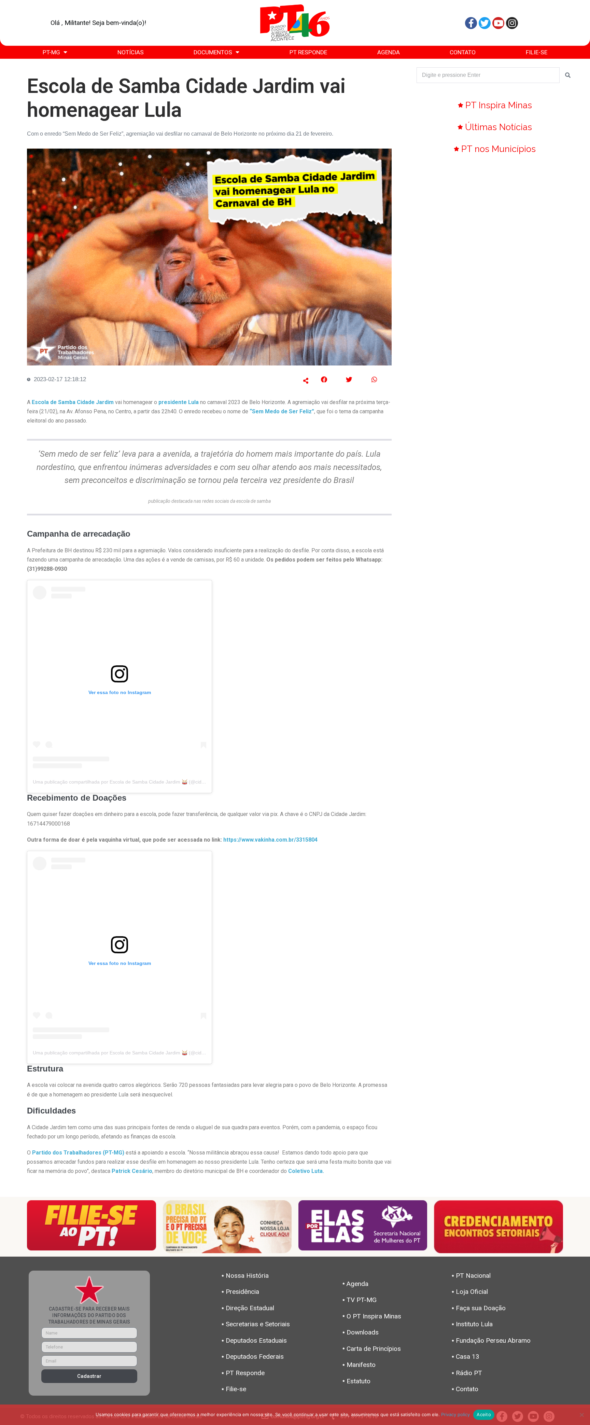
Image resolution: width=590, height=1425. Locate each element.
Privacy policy (455, 1414)
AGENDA (388, 52)
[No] (581, 1414)
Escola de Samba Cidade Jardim (73, 402)
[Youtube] (498, 23)
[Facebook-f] (471, 23)
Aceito (484, 1414)
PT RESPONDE (308, 52)
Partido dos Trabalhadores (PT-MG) (78, 1152)
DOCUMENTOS (213, 52)
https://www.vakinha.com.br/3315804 (270, 839)
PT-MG (51, 52)
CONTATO (463, 52)
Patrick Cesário (132, 1171)
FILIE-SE (536, 52)
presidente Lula (178, 402)
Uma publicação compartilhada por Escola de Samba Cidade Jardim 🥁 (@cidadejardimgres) (133, 782)
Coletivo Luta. (306, 1171)
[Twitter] (485, 23)
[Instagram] (512, 23)
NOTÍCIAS (130, 52)
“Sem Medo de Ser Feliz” (282, 411)
